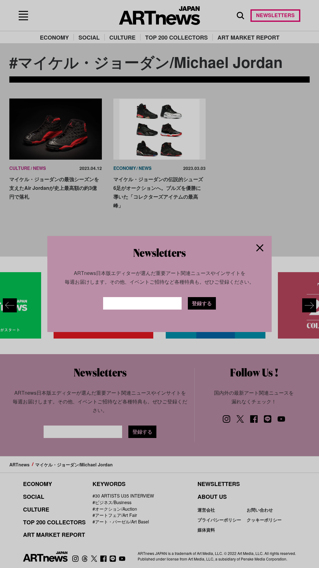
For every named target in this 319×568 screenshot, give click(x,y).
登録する (202, 303)
